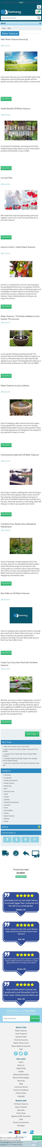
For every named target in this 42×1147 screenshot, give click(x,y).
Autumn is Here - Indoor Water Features (18, 247)
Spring (6, 813)
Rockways (21, 1125)
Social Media (8, 810)
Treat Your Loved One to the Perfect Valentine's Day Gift (21, 764)
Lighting (6, 799)
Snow (6, 808)
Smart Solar (21, 1113)
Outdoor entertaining (11, 802)
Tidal (21, 1119)
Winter (6, 821)
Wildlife (6, 819)
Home (4, 28)
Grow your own (9, 791)
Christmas (7, 775)
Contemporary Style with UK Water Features (20, 454)
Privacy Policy (21, 1093)
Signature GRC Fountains (21, 1116)
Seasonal (7, 805)
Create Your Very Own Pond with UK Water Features (19, 664)
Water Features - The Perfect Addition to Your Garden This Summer (20, 317)
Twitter (21, 1053)
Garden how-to (9, 783)
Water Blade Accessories (21, 1046)
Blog (9, 28)
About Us (21, 1065)
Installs (6, 797)
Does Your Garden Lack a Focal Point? (16, 746)
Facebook (16, 1053)
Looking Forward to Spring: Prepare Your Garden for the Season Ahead (20, 759)
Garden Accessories (10, 780)
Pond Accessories (21, 1040)
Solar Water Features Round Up (14, 39)
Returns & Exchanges (21, 1077)
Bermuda (21, 1110)
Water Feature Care (21, 1043)
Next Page (31, 734)
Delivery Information (21, 1074)
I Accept (37, 1137)
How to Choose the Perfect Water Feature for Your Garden (20, 750)
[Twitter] (16, 840)
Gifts (5, 789)
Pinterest (26, 1053)
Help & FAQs (21, 1068)
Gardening (7, 786)
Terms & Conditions (21, 1090)
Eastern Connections (21, 1122)
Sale (21, 1049)
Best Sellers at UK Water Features (15, 593)
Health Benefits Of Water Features (15, 108)
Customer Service (21, 1087)
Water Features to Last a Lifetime (15, 385)
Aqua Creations (21, 1107)
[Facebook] (7, 840)
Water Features (9, 816)
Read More (6, 99)
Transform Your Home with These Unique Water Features (20, 755)
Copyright (21, 1096)
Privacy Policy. (17, 1145)
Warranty (21, 1081)
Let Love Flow (6, 177)
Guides (21, 1071)
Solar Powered (21, 1034)
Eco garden (8, 778)
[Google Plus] (34, 840)
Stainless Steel (21, 1037)
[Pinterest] (25, 840)
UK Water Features (21, 1104)
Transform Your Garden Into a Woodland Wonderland (18, 525)
